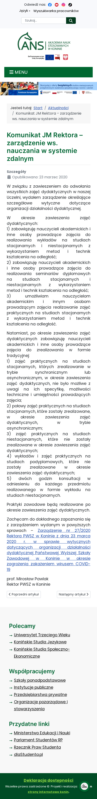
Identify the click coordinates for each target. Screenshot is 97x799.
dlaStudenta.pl (28, 754)
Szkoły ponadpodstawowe (40, 680)
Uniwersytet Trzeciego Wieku (42, 635)
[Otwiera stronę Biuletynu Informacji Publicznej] (57, 57)
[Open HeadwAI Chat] (84, 786)
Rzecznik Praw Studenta (37, 747)
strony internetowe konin (48, 792)
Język (23, 10)
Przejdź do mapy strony (3, 3)
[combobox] (43, 20)
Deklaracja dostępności (48, 780)
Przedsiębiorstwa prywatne (40, 694)
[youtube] (57, 4)
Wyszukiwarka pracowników (56, 11)
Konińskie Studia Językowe (40, 642)
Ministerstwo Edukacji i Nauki (42, 733)
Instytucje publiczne (33, 687)
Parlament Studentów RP (38, 740)
